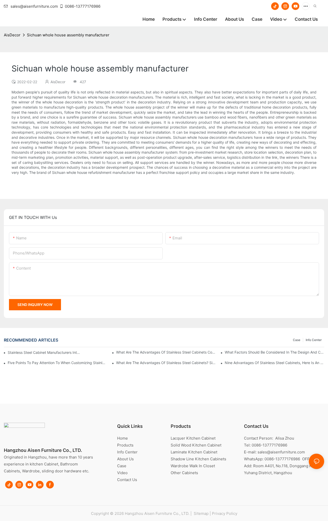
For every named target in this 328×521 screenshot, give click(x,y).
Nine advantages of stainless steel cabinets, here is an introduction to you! (274, 362)
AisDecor (12, 35)
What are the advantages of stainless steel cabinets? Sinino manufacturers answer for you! (166, 362)
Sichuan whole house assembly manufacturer (68, 35)
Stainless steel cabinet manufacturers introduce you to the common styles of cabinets (44, 352)
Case (296, 340)
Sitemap (201, 513)
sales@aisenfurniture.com (34, 6)
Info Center (314, 340)
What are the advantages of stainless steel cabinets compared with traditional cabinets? (166, 352)
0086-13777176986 (82, 6)
